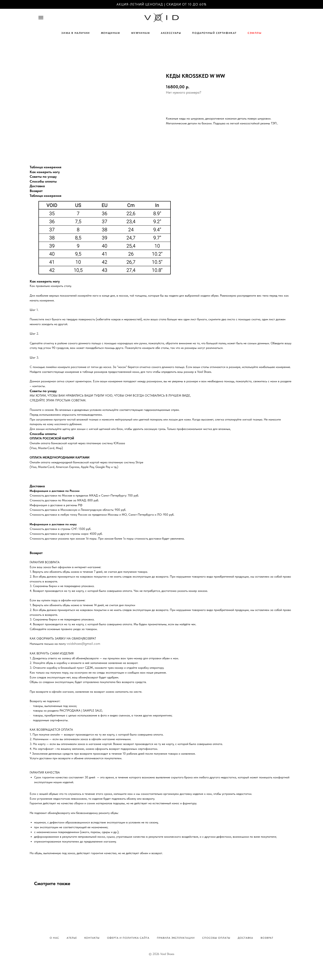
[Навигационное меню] (40, 17)
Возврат (267, 937)
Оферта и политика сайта (128, 937)
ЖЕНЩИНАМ (110, 32)
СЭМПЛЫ (255, 32)
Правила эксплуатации (176, 937)
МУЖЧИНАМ (140, 32)
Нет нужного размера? (183, 92)
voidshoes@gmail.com (83, 643)
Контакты (92, 937)
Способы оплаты (216, 937)
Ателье (72, 937)
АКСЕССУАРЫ (171, 32)
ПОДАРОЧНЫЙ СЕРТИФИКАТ (214, 32)
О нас (54, 937)
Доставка (245, 937)
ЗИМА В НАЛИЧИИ (75, 32)
